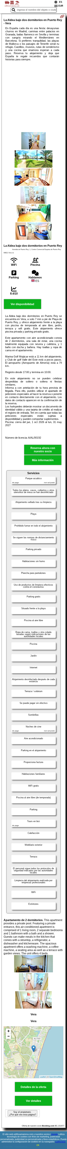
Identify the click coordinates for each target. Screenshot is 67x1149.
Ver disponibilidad (22, 304)
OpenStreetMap (55, 1076)
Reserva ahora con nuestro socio (42, 450)
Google (54, 1134)
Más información (43, 460)
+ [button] (8, 1031)
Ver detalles (33, 1100)
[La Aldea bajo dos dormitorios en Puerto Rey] (33, 141)
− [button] (8, 1036)
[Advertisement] (33, 96)
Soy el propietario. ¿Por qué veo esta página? (22, 1113)
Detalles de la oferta (33, 1087)
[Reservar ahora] (62, 16)
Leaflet (43, 1076)
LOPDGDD (60, 1142)
